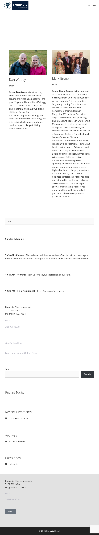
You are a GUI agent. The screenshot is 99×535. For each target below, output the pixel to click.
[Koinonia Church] (16, 5)
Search (8, 369)
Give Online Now (13, 343)
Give (10, 511)
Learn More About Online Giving (21, 352)
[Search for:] (49, 221)
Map (7, 320)
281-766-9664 (12, 499)
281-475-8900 (12, 326)
